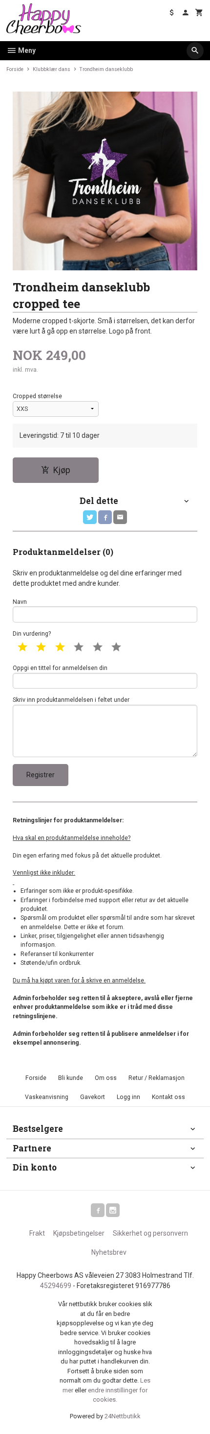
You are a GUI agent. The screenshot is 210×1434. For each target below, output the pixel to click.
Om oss (106, 1078)
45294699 (55, 1286)
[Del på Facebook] (105, 517)
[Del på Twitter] (90, 517)
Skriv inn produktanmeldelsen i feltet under (71, 699)
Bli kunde (70, 1078)
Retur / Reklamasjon (156, 1078)
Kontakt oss (168, 1097)
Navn (20, 601)
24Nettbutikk (123, 1416)
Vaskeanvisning (46, 1097)
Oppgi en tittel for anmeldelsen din (60, 668)
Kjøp (61, 470)
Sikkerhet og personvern (150, 1233)
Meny (26, 50)
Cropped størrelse (37, 396)
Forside (14, 69)
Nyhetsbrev (108, 1252)
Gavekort (92, 1097)
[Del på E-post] (120, 517)
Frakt (37, 1233)
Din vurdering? (32, 633)
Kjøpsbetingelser (79, 1233)
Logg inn (128, 1097)
